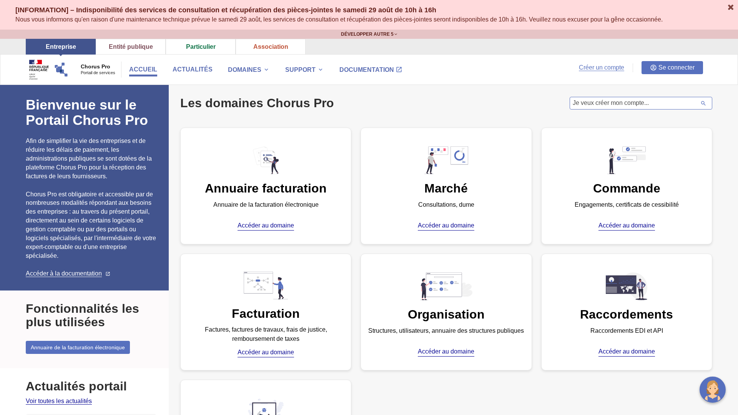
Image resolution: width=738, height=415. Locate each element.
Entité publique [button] (131, 46)
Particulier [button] (201, 46)
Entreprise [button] (61, 46)
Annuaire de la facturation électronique (78, 347)
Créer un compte (601, 67)
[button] (304, 71)
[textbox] (634, 103)
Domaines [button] (249, 69)
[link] (59, 401)
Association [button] (270, 46)
